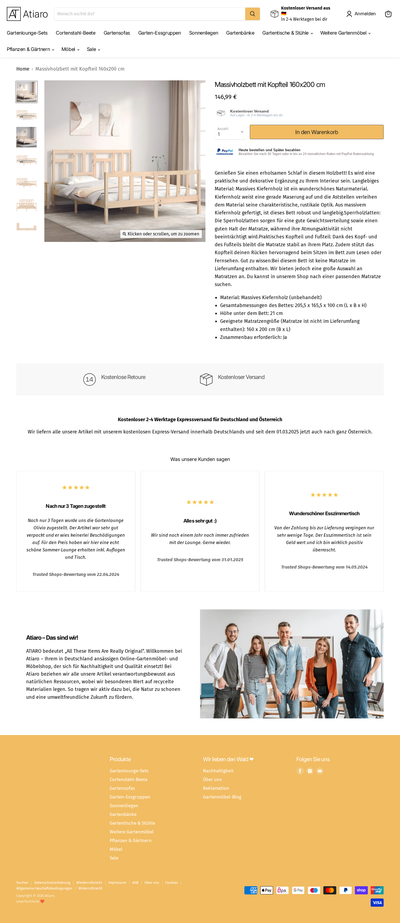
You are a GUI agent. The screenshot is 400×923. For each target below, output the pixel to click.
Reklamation (216, 788)
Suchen (22, 883)
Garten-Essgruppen (159, 33)
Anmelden (365, 13)
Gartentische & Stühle (286, 33)
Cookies (171, 883)
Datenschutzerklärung (52, 883)
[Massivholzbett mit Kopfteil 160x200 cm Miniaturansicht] (26, 92)
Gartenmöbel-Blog (222, 797)
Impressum (117, 883)
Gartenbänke (240, 33)
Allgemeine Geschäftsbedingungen (44, 888)
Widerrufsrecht (90, 888)
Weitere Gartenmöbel (344, 33)
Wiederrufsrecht (89, 883)
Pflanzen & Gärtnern (29, 49)
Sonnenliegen (203, 33)
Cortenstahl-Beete (76, 33)
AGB (135, 883)
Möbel (68, 49)
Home (22, 69)
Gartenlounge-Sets (27, 33)
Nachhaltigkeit (218, 770)
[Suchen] (252, 14)
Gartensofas (117, 33)
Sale (92, 49)
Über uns (212, 779)
